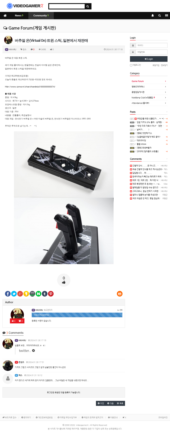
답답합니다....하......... (142, 173)
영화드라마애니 (138, 86)
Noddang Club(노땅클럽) (143, 97)
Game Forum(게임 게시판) (31, 28)
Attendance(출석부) (140, 103)
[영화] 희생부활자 (143, 148)
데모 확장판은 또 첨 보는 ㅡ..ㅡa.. (146, 184)
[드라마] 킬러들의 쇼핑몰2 (147, 151)
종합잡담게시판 (138, 92)
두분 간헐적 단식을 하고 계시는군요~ (147, 169)
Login (150, 59)
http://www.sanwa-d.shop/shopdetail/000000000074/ (30, 86)
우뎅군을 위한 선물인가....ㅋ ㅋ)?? (151, 118)
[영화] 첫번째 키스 (144, 133)
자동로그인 (136, 65)
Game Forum (138, 81)
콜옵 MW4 (141, 144)
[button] (101, 403)
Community (40, 15)
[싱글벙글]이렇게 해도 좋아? (148, 137)
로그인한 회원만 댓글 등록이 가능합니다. (64, 392)
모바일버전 (163, 417)
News (18, 15)
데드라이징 (141, 140)
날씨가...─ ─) (142, 129)
